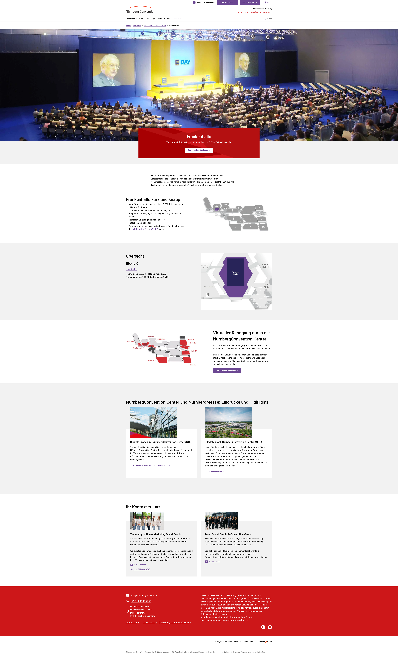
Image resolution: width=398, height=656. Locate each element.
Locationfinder (249, 2)
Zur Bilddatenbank (214, 471)
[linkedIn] (263, 627)
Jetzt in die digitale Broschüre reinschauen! (150, 465)
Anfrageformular (226, 2)
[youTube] (270, 627)
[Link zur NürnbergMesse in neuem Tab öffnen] (264, 642)
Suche (268, 18)
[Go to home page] (143, 8)
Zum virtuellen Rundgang (198, 150)
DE (266, 2)
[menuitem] (136, 19)
